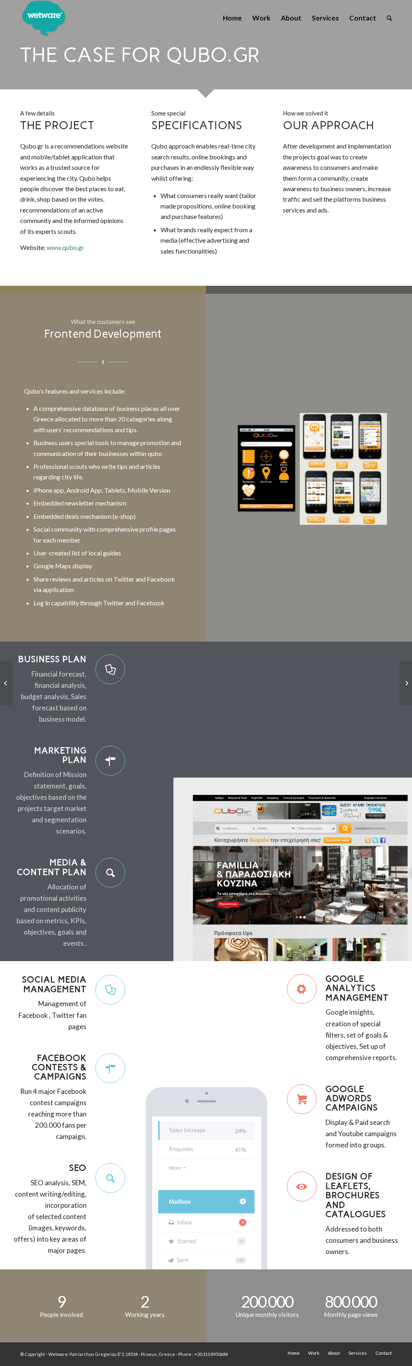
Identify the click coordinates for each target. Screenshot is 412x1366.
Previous (248, 468)
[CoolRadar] (406, 683)
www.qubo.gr (65, 247)
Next (370, 468)
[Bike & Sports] (6, 683)
